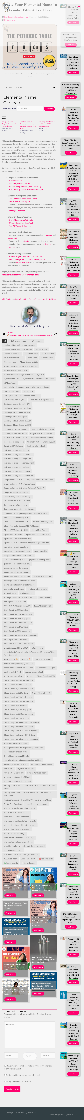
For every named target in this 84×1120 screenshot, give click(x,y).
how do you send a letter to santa (17, 576)
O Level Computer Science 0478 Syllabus (20, 735)
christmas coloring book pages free (17, 458)
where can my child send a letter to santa (20, 821)
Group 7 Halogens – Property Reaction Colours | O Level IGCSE (10, 124)
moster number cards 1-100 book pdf (18, 667)
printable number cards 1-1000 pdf (17, 781)
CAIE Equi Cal (28, 391)
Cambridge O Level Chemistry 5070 (17, 425)
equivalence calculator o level (37, 534)
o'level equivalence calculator (16, 764)
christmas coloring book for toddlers (18, 454)
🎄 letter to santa (11, 863)
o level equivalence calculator (15, 743)
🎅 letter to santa (28, 863)
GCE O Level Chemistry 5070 (14, 559)
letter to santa (37, 648)
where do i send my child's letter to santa (20, 825)
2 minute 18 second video (14, 358)
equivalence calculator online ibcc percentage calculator (26, 543)
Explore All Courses (16, 180)
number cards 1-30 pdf (12, 672)
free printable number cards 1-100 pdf (19, 555)
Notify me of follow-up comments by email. (23, 1075)
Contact (27, 241)
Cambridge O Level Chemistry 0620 (17, 421)
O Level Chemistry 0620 (46, 676)
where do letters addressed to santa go (19, 838)
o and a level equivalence (14, 676)
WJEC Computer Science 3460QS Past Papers (21, 854)
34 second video (10, 362)
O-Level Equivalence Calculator (21, 220)
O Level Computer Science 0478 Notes (18, 726)
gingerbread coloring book (39, 559)
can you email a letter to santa (15, 429)
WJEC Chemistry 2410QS (13, 850)
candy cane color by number (42, 437)
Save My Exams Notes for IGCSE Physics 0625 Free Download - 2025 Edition (29, 787)
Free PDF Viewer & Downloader (21, 226)
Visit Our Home (8, 299)
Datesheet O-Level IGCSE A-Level (17, 501)
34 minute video (47, 358)
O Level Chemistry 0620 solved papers (18, 689)
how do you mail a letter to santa (16, 572)
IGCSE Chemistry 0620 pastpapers (17, 618)
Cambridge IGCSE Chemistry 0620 (17, 412)
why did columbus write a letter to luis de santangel (24, 846)
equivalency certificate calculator (17, 551)
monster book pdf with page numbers (18, 663)
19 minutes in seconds (12, 353)
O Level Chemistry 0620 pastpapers (17, 684)
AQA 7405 (40, 374)
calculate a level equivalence (41, 400)
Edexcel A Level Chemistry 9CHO (16, 517)
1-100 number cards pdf (19, 341)
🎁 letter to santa (46, 859)
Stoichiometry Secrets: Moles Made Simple (26, 189)
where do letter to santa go (14, 833)
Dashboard (48, 235)
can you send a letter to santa (41, 433)
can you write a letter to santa (15, 437)
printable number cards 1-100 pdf (17, 777)
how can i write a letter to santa (16, 568)
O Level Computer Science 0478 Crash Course (21, 722)
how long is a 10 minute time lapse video (19, 580)
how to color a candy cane (14, 589)
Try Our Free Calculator (13, 804)
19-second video (48, 353)
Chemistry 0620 (33, 442)
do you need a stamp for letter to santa (19, 509)
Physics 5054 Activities (25, 768)
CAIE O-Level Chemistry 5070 (15, 400)
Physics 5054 (8, 768)
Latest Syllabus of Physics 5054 (16, 648)
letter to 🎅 (26, 659)
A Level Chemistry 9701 (29, 362)
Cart (50, 244)
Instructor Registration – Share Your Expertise (27, 259)
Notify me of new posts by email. (19, 1081)
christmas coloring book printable (17, 471)
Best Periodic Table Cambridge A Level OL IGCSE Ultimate (26, 387)
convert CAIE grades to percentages (18, 496)
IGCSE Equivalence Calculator (15, 639)
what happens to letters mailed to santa (19, 808)
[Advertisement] (42, 31)
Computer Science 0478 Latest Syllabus (19, 484)
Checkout (11, 247)
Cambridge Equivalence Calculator (17, 408)
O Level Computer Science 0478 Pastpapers (21, 731)
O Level (30, 676)
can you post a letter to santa (15, 433)
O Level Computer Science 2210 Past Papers (21, 739)
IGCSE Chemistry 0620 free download (18, 614)
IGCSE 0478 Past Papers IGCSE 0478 (17, 606)
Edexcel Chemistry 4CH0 (42, 522)
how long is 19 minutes (42, 576)
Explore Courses (35, 299)
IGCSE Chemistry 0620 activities (16, 610)
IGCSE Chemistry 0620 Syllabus (16, 627)
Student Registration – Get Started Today (25, 256)
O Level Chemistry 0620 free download (18, 680)
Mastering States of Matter (19, 183)
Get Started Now (49, 299)
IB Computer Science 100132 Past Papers (19, 597)
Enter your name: (9, 108)
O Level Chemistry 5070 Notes (15, 705)
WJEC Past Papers (10, 859)
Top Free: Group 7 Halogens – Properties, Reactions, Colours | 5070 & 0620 (28, 125)
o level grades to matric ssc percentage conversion (23, 747)
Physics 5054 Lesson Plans (14, 773)
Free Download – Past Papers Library (23, 198)
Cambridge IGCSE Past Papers (15, 416)
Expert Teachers (22, 262)
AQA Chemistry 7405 (11, 379)
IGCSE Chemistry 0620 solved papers (18, 622)
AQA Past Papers (10, 383)
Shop (46, 244)
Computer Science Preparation (16, 492)
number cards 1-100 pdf (45, 667)
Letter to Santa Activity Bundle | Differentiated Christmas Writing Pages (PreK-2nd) (29, 653)
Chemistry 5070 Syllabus (13, 446)
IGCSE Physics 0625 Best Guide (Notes (18, 644)
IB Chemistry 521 (10, 593)
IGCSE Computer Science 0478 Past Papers (20, 635)
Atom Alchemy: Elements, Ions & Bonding (25, 186)
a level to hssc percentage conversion (18, 374)
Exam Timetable (40, 551)
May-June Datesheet (43, 659)
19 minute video (41, 349)
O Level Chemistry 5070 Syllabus (16, 718)
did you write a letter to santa (15, 505)
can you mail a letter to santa (42, 429)
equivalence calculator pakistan (16, 547)
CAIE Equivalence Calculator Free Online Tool (21, 395)
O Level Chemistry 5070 (41, 693)
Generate (49, 108)
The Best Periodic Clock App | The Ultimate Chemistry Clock (27, 800)
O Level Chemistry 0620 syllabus (16, 693)
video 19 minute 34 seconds (36, 804)
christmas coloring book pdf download (19, 463)
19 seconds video (31, 353)
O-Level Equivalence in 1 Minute (16, 756)
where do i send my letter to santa (17, 829)
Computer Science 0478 (13, 479)
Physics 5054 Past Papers (36, 773)
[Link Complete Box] (16, 883)
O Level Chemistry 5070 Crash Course (18, 697)
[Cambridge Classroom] (6, 7)
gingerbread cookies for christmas (17, 564)
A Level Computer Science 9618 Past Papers (21, 366)
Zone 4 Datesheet (28, 859)
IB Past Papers (44, 597)
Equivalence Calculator (13, 534)
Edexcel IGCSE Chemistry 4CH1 (16, 530)
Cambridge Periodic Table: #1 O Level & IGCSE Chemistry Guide (47, 124)
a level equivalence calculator (15, 370)
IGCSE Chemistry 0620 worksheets (17, 631)
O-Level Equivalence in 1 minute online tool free (22, 760)
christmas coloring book (35, 446)
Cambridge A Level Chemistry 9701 (17, 404)
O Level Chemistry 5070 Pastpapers (17, 710)
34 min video (32, 358)
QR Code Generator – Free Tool (21, 223)
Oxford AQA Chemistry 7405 (41, 764)
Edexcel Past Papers (39, 530)
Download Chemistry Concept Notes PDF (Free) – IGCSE (25, 513)
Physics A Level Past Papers (19, 202)
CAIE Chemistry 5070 (11, 391)
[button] (54, 87)
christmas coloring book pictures (17, 467)
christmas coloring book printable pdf (18, 475)
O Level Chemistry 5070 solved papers (18, 714)
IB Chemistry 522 (26, 593)
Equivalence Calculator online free (17, 538)
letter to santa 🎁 (11, 659)
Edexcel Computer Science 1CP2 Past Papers (21, 526)
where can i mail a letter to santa (16, 812)
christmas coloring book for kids (16, 450)
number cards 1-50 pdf (34, 672)
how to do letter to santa (37, 589)
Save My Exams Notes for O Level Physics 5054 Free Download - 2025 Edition (28, 794)
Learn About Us (21, 299)
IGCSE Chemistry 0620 (42, 606)
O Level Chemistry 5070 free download (18, 701)
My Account (12, 238)
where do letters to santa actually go (18, 842)
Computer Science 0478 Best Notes (39, 479)
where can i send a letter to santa (17, 817)
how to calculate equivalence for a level (19, 585)
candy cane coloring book (14, 442)
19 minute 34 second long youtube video (19, 345)
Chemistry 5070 (49, 442)
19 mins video (37, 341)
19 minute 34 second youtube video (18, 349)
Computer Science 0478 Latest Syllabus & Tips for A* (24, 488)
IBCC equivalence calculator (15, 601)
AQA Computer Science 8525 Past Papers (38, 379)
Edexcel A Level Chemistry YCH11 (17, 522)
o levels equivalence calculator (16, 752)
